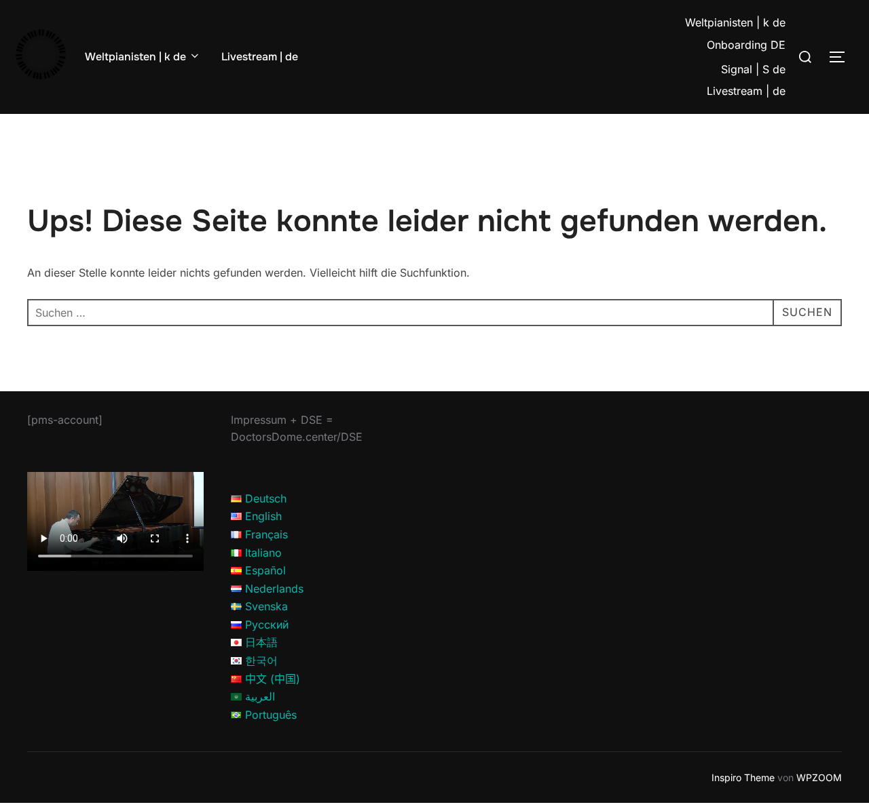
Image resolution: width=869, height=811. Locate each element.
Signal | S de (753, 69)
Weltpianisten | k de (135, 57)
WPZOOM (819, 777)
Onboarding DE (746, 45)
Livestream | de (259, 57)
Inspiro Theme (743, 777)
